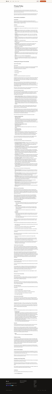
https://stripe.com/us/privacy (29, 334)
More (18, 1)
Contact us (35, 386)
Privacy (38, 390)
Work (10, 1)
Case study (35, 382)
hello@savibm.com (19, 373)
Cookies (43, 390)
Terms (40, 390)
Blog (15, 1)
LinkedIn (45, 390)
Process (13, 1)
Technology (35, 385)
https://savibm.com (28, 55)
